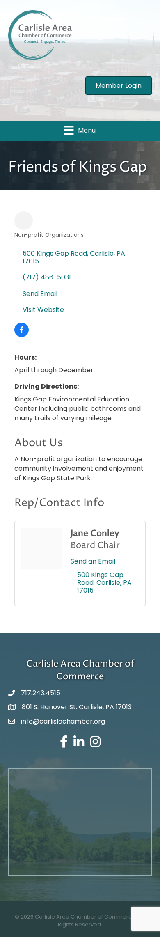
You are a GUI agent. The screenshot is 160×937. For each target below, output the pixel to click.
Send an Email (93, 561)
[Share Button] (23, 220)
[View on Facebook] (21, 334)
